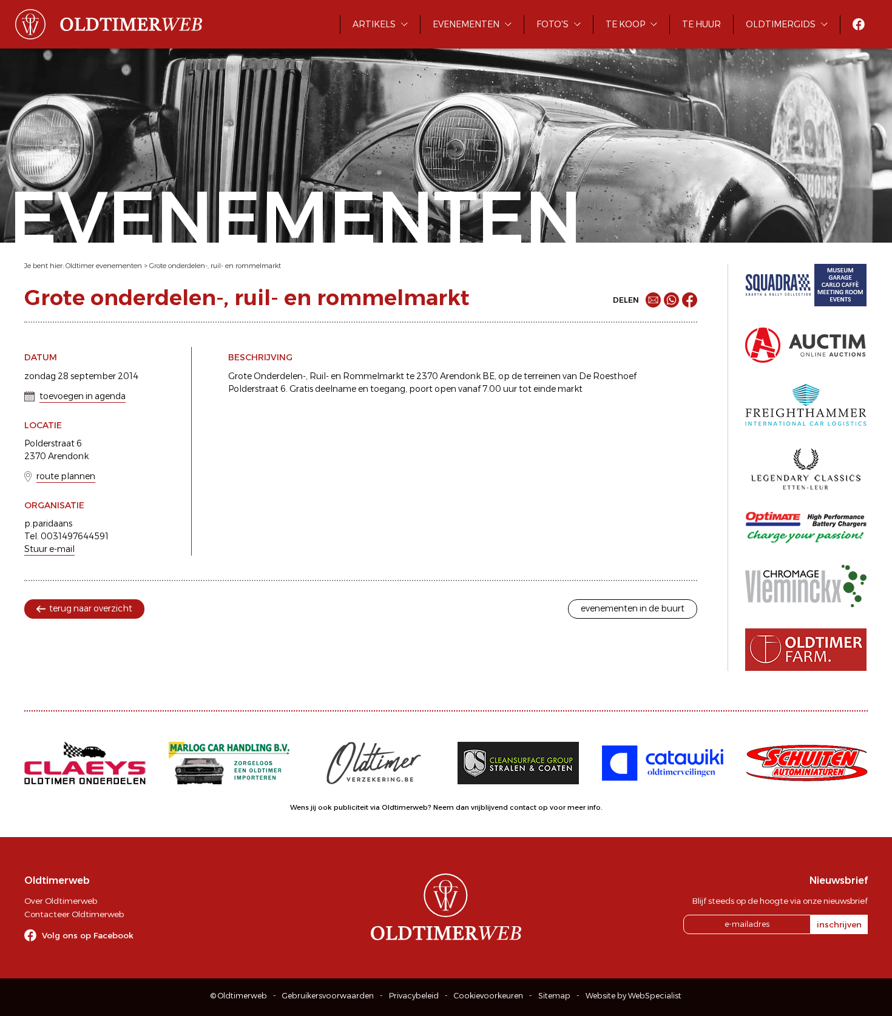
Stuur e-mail (49, 548)
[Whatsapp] (671, 300)
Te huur (701, 24)
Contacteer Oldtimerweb (74, 914)
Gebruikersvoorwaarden (328, 995)
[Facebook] (689, 300)
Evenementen (466, 24)
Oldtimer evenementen (104, 265)
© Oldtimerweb (239, 995)
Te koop (625, 24)
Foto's (552, 24)
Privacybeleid (414, 995)
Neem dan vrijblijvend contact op (490, 807)
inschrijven (839, 924)
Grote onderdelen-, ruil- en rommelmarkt (215, 265)
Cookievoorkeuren (488, 995)
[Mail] (653, 300)
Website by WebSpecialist (633, 995)
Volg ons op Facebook (87, 935)
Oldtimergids (781, 24)
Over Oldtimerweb (60, 901)
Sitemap (554, 995)
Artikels (374, 24)
